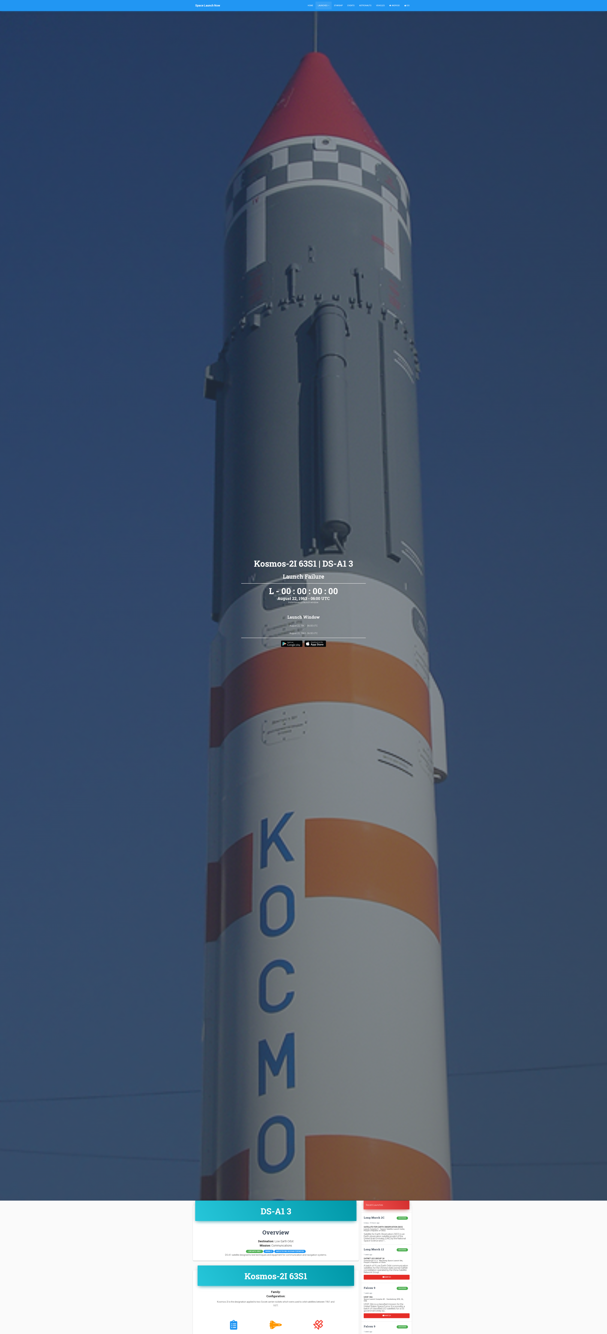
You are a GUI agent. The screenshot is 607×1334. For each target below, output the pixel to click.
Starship (338, 5)
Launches (323, 5)
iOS (407, 5)
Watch (387, 1277)
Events (350, 5)
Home (310, 5)
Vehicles (380, 5)
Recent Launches (374, 1205)
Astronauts (365, 5)
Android (395, 5)
